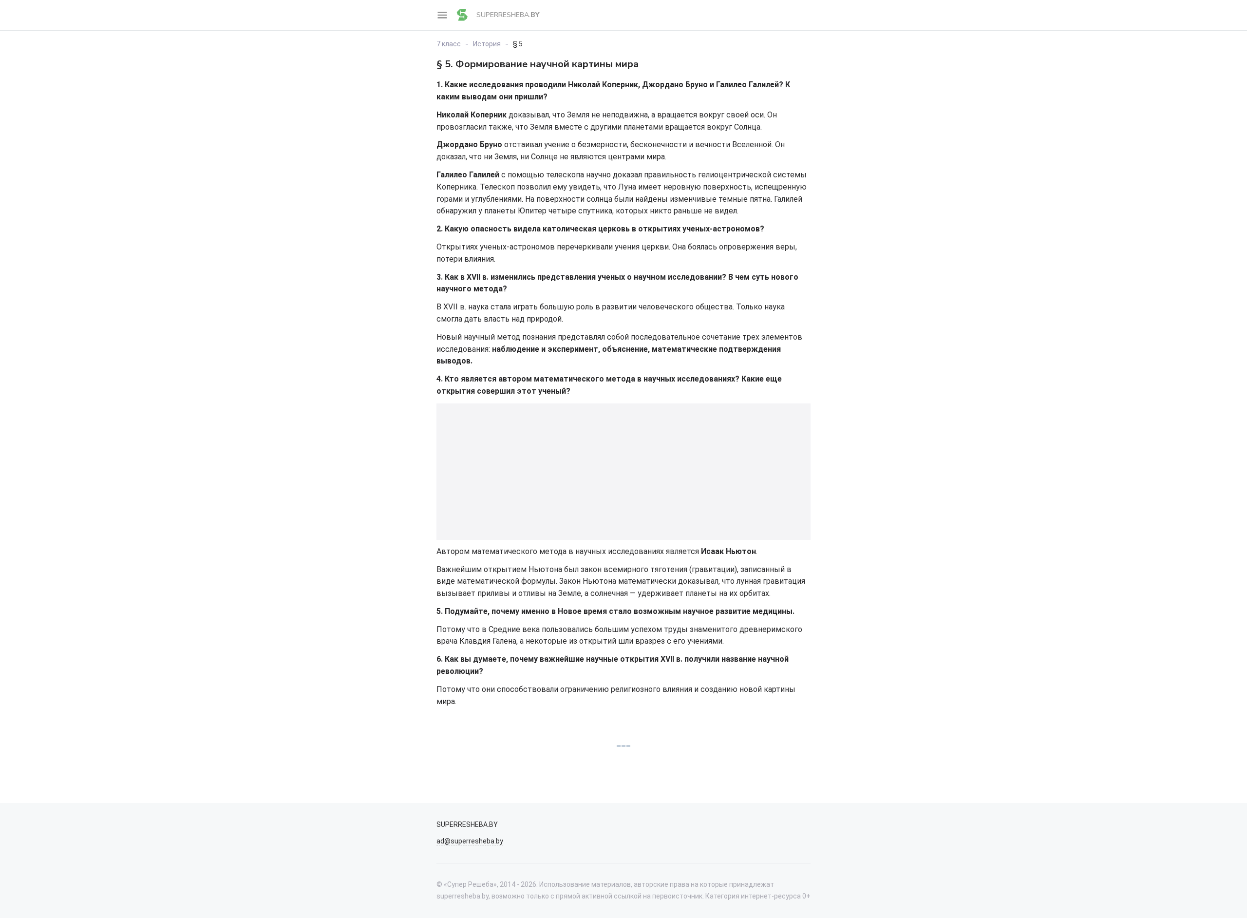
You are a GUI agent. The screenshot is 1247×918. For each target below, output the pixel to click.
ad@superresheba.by (469, 841)
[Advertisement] (623, 471)
